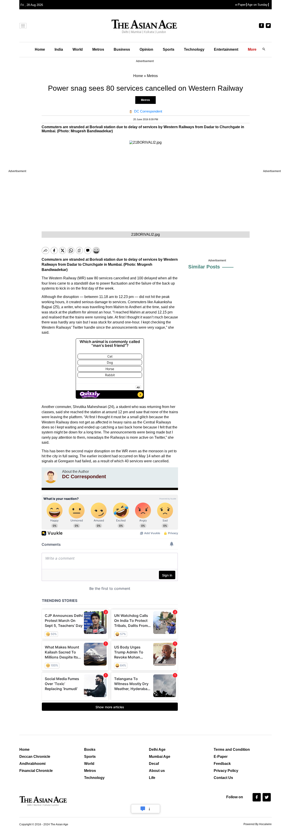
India (59, 49)
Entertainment (226, 49)
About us (157, 771)
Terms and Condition (232, 749)
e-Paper (240, 4)
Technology (194, 49)
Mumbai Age (159, 756)
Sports (168, 49)
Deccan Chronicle (34, 756)
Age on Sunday (257, 4)
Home (40, 49)
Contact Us (223, 778)
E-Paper (221, 756)
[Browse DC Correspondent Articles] (51, 476)
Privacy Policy (226, 771)
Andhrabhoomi (32, 764)
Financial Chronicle (36, 771)
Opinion (146, 49)
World (78, 49)
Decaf (154, 764)
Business (122, 49)
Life (152, 778)
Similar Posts (204, 267)
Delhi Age (157, 749)
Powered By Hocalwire (257, 824)
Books (89, 749)
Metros (98, 49)
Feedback (222, 764)
